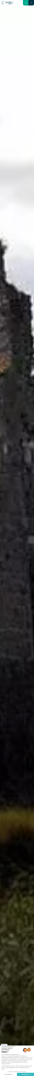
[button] (31, 3)
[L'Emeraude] (9, 2)
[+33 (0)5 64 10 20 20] (26, 2)
